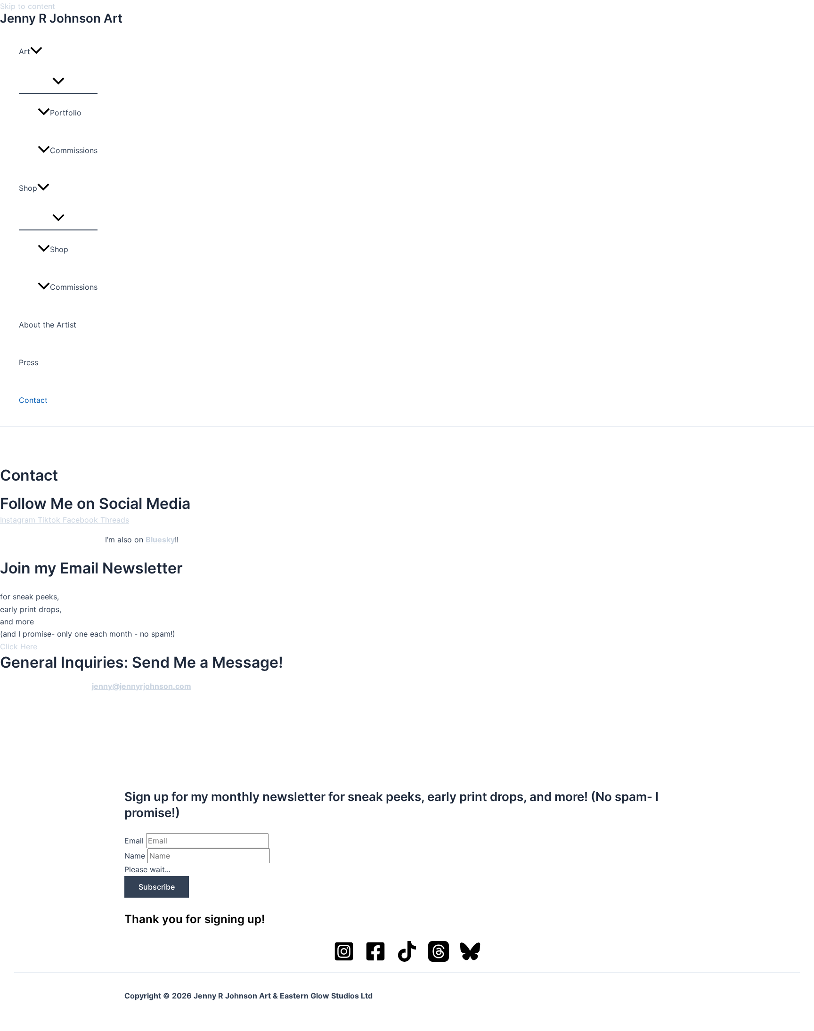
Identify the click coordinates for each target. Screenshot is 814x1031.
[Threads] (438, 959)
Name (134, 855)
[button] (36, 51)
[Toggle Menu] (58, 81)
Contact (33, 400)
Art (24, 51)
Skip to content (27, 6)
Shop (28, 188)
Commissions (74, 150)
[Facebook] (375, 959)
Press (28, 362)
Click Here (18, 646)
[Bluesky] (470, 959)
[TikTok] (407, 959)
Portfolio (65, 112)
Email (134, 840)
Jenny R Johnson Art (61, 18)
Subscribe (156, 887)
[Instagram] (344, 959)
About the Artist (47, 324)
